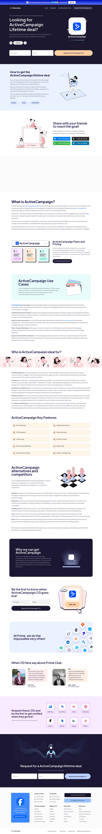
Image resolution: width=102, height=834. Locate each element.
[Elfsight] (85, 720)
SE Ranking (50, 712)
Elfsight (86, 726)
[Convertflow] (62, 706)
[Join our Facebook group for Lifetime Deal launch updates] (20, 801)
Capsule (74, 726)
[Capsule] (73, 720)
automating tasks (68, 320)
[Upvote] (10, 42)
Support (66, 814)
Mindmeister (85, 712)
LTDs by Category (39, 806)
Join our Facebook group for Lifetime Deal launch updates (20, 810)
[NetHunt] (62, 720)
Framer (50, 726)
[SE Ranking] (50, 706)
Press (65, 819)
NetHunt (62, 726)
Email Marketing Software (20, 15)
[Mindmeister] (85, 706)
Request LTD (53, 806)
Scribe (74, 712)
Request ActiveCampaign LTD (74, 53)
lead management (80, 208)
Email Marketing (16, 305)
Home (10, 15)
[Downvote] (25, 42)
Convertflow (62, 712)
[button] (61, 139)
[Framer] (50, 720)
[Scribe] (73, 706)
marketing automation (32, 206)
